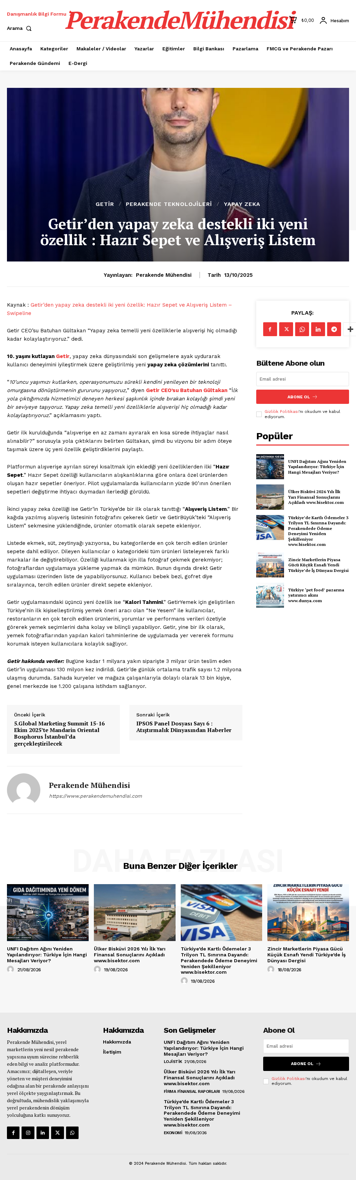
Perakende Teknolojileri (169, 204)
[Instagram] (28, 1133)
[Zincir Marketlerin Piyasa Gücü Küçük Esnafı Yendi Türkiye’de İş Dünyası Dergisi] (270, 564)
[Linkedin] (318, 329)
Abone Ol (299, 396)
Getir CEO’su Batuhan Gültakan (186, 390)
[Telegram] (334, 329)
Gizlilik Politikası (282, 411)
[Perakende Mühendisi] (23, 790)
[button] (20, 28)
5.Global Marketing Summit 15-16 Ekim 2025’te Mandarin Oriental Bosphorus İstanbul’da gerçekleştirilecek (59, 733)
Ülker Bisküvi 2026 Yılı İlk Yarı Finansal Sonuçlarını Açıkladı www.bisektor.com (316, 497)
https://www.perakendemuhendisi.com (95, 796)
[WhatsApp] (302, 329)
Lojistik (173, 1061)
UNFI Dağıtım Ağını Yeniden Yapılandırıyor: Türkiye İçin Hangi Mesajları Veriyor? (317, 467)
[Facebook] (270, 329)
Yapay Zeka (242, 204)
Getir (105, 204)
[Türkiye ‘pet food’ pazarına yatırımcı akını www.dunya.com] (270, 595)
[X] (286, 329)
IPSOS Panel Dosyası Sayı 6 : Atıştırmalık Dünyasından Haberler (184, 726)
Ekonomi (173, 1132)
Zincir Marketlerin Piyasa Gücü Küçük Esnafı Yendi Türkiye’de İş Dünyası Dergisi (318, 565)
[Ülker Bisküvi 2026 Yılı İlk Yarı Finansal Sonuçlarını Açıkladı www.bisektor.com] (270, 496)
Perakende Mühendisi (164, 275)
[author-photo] (11, 969)
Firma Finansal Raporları (192, 1091)
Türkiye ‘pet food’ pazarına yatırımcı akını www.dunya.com (316, 595)
